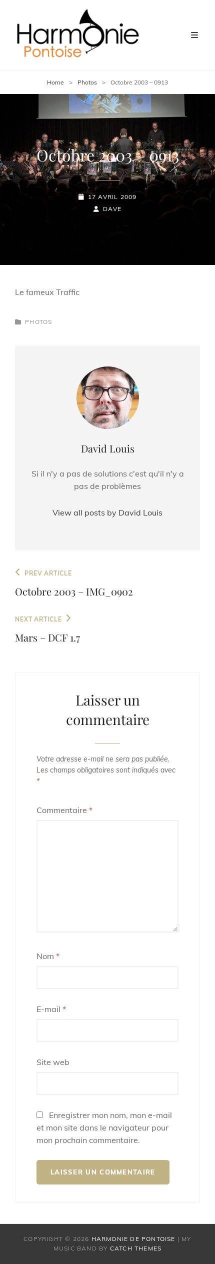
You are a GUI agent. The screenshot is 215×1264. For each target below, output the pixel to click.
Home (55, 82)
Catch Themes (136, 1248)
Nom (48, 956)
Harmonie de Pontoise (134, 1238)
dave (112, 208)
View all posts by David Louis (107, 513)
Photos (87, 82)
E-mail (51, 1009)
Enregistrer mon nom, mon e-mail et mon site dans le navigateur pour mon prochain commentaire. (104, 1127)
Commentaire (64, 810)
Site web (53, 1062)
